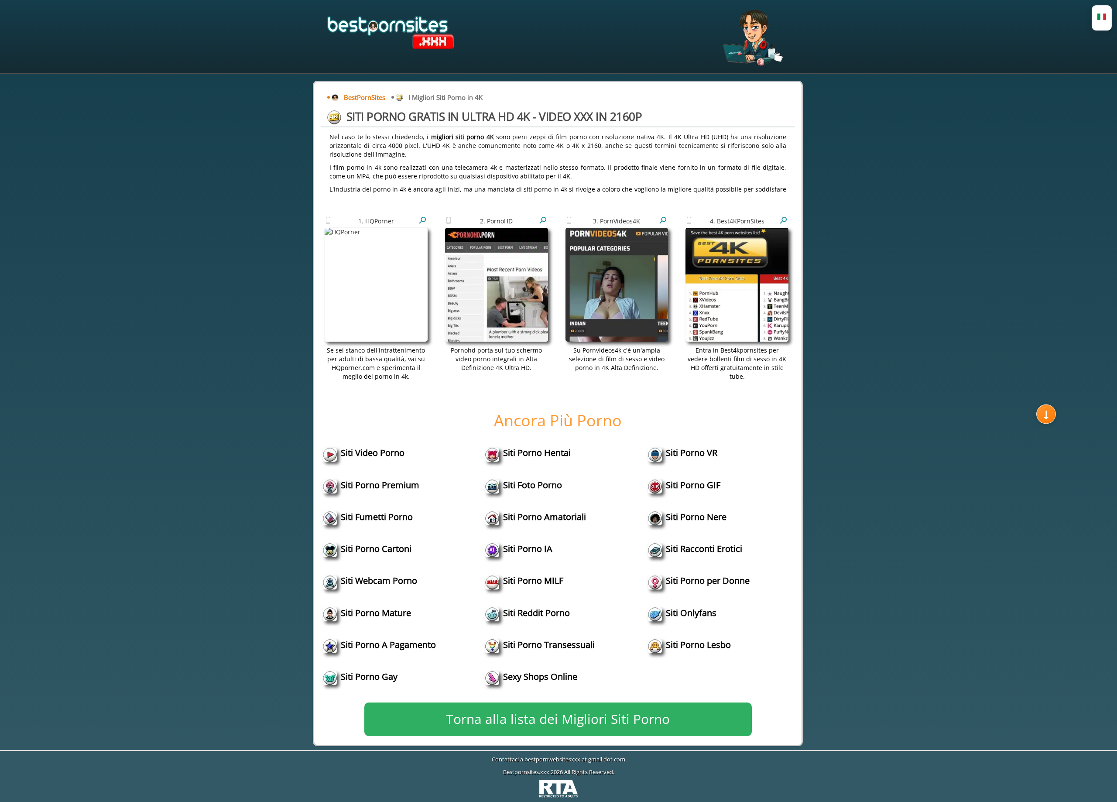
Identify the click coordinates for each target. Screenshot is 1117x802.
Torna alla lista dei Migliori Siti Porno (558, 719)
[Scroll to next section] (1046, 414)
